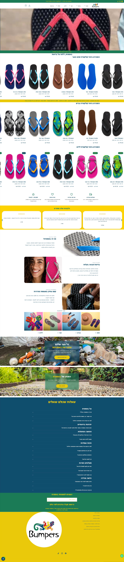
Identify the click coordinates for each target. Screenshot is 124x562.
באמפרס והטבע (96, 515)
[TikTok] (118, 1)
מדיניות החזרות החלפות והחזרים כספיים (91, 521)
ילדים (41, 333)
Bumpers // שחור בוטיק (20, 138)
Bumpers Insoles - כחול (92, 92)
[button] (87, 5)
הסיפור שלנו (97, 513)
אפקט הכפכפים (96, 518)
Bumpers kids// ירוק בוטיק (116, 182)
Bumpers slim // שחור (117, 92)
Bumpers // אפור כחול (44, 138)
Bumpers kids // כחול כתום (43, 182)
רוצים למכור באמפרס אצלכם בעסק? (92, 524)
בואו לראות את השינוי (62, 357)
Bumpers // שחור (119, 138)
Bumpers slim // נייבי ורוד (19, 92)
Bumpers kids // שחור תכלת (67, 182)
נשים (98, 333)
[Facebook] (122, 1)
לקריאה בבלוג (62, 386)
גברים (79, 333)
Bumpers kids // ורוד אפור (91, 182)
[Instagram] (120, 1)
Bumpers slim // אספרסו (68, 92)
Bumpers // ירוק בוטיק (68, 138)
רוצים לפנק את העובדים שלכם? (93, 526)
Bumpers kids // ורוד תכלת (19, 182)
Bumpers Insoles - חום (92, 138)
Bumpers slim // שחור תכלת (43, 92)
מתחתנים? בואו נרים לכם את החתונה (92, 529)
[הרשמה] (49, 500)
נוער (60, 333)
